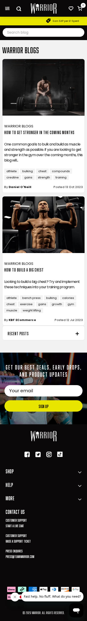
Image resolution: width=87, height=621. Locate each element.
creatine (12, 177)
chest (42, 171)
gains (28, 177)
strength (44, 177)
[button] (7, 8)
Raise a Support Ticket (18, 541)
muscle (11, 310)
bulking (27, 171)
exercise (26, 304)
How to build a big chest (24, 269)
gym (71, 304)
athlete (11, 171)
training (61, 177)
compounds (61, 171)
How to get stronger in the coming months (39, 132)
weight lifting (32, 310)
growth (57, 304)
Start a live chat (15, 525)
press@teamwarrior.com (20, 556)
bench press (31, 298)
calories (68, 298)
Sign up (43, 406)
